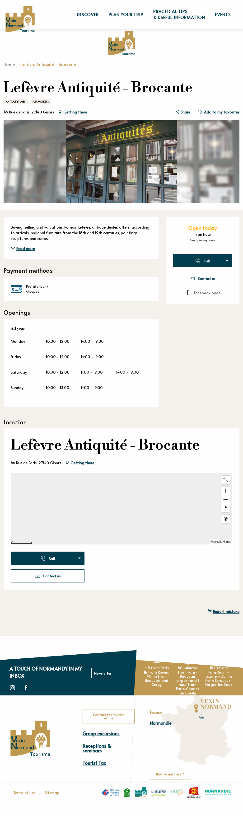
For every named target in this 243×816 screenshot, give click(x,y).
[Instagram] (12, 688)
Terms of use (24, 792)
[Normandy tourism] (218, 792)
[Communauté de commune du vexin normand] (141, 792)
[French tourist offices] (110, 792)
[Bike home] (127, 792)
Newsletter (102, 673)
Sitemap (52, 792)
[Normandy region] (194, 792)
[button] (88, 14)
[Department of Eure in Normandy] (158, 792)
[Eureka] (177, 792)
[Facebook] (26, 688)
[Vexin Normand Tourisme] (20, 19)
